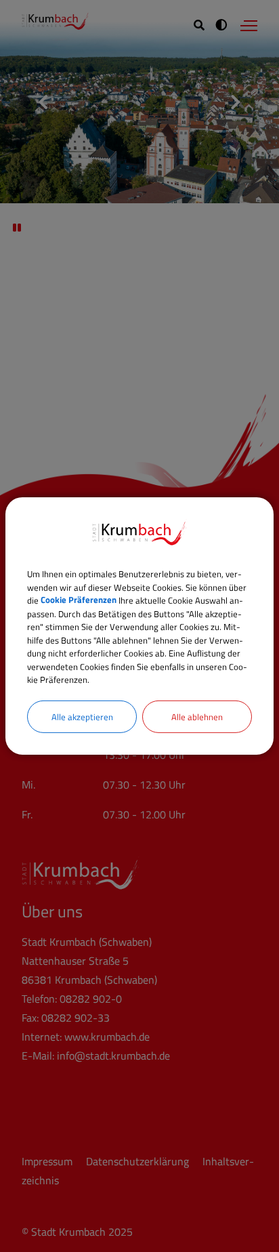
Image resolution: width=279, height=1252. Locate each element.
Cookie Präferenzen (78, 600)
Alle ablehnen (197, 716)
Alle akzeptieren (82, 716)
